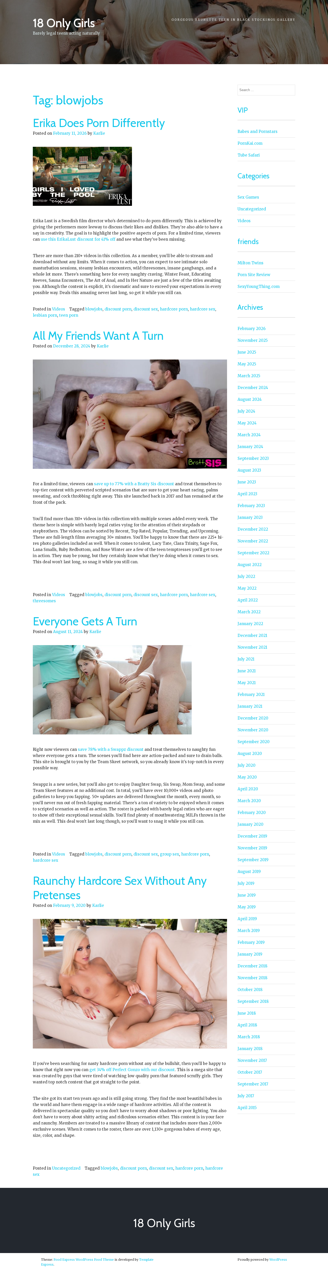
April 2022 (248, 600)
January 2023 (250, 517)
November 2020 (253, 729)
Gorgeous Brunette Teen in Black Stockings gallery (233, 20)
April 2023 (247, 493)
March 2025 (249, 375)
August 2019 (249, 871)
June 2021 (247, 670)
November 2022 (253, 541)
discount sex (146, 309)
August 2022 (250, 564)
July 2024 (246, 411)
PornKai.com (250, 143)
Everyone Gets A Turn (85, 621)
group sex (169, 854)
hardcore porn (174, 309)
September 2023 (253, 458)
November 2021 (252, 647)
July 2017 (246, 1095)
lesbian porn (45, 315)
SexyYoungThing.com (259, 286)
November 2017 (252, 1060)
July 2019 (246, 883)
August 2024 (250, 399)
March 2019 (249, 930)
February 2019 (251, 942)
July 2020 (246, 765)
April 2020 (248, 789)
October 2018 (250, 989)
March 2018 (249, 1036)
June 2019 (247, 895)
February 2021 (251, 694)
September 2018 (253, 1001)
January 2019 (250, 954)
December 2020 (253, 718)
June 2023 (247, 482)
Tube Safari (249, 155)
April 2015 (247, 1107)
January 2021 (250, 706)
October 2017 (250, 1072)
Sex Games (248, 197)
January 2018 (250, 1048)
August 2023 (249, 470)
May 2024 (247, 423)
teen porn (68, 315)
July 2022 (246, 576)
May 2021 (247, 682)
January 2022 (250, 623)
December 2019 (252, 836)
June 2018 (247, 1013)
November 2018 (252, 977)
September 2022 (253, 552)
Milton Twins (250, 262)
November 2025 (253, 340)
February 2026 (251, 328)
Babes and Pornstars (258, 131)
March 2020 (249, 800)
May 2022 (247, 588)
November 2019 (252, 848)
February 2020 (252, 812)
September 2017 (253, 1084)
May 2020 (247, 777)
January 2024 (250, 446)
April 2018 (247, 1025)
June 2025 (247, 352)
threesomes (44, 600)
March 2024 (249, 434)
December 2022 (253, 529)
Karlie (99, 133)
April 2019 (247, 918)
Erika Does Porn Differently (99, 123)
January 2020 (250, 824)
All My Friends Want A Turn (98, 336)
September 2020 (254, 741)
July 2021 (246, 659)
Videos (58, 309)
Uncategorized (66, 1168)
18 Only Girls (64, 23)
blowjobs (93, 309)
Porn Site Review (254, 274)
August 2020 (250, 753)
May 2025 (247, 364)
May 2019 (247, 907)
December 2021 (252, 635)
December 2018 (252, 966)
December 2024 (253, 387)
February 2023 (251, 505)
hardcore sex (202, 309)
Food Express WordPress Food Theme (84, 1260)
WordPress (278, 1260)
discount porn (118, 309)
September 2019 (253, 859)
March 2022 (249, 611)
